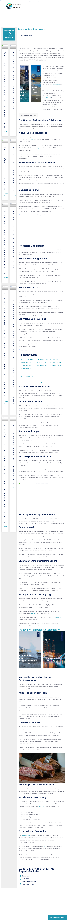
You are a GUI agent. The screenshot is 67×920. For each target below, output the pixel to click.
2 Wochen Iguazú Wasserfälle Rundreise (27, 365)
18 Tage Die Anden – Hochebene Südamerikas (42, 362)
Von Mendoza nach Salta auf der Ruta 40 (42, 365)
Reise (48, 91)
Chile (32, 139)
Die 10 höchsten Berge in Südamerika (13, 454)
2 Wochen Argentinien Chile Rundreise (57, 362)
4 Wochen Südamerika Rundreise (42, 359)
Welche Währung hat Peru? (5, 168)
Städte (33, 613)
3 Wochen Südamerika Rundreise (57, 359)
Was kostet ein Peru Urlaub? (13, 169)
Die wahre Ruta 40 (57, 365)
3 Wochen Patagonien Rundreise (27, 362)
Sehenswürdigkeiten (58, 617)
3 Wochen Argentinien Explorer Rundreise (27, 368)
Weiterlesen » (7, 132)
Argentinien (40, 147)
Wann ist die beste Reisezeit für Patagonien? (5, 90)
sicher (44, 846)
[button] (63, 35)
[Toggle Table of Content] (34, 115)
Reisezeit (48, 98)
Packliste (41, 806)
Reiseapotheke (25, 835)
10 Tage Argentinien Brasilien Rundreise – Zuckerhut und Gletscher (27, 359)
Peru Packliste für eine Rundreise (13, 239)
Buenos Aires (56, 84)
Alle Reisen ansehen (26, 376)
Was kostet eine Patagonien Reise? (13, 82)
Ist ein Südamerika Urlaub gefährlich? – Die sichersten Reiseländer (13, 349)
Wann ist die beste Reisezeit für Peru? (5, 242)
